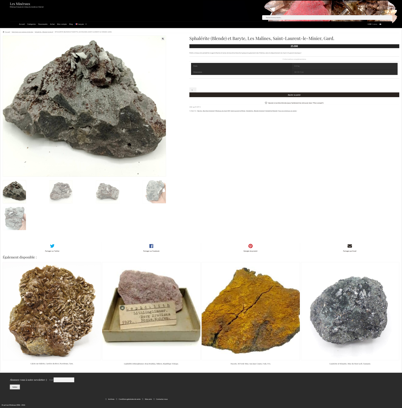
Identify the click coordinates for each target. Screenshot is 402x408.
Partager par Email (349, 251)
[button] (163, 38)
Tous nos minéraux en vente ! (287, 111)
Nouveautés (43, 24)
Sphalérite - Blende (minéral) (44, 32)
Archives (111, 399)
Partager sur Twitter (52, 251)
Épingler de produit (250, 251)
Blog (71, 24)
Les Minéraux (20, 3)
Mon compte (62, 24)
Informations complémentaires (295, 59)
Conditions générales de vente (129, 399)
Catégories (31, 24)
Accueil (22, 24)
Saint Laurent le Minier (238, 111)
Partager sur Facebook (151, 251)
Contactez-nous (162, 399)
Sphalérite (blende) (271, 111)
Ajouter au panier (294, 95)
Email (51, 380)
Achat (52, 24)
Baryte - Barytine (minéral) (206, 111)
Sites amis (148, 399)
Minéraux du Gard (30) (222, 111)
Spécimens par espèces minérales (22, 32)
